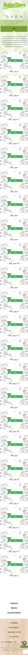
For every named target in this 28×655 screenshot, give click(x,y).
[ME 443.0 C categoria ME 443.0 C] (14, 324)
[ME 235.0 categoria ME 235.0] (14, 60)
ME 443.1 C (14, 383)
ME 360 (14, 215)
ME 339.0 (14, 95)
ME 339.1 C (14, 143)
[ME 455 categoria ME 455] (14, 444)
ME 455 (14, 455)
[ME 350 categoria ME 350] (14, 180)
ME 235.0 (14, 71)
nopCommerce (16, 643)
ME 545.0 (14, 503)
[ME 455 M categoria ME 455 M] (14, 468)
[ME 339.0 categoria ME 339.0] (14, 84)
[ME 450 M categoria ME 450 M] (14, 420)
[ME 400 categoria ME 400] (14, 228)
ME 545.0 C (14, 527)
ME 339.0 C (14, 119)
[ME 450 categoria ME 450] (14, 396)
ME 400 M (14, 263)
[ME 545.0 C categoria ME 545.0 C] (14, 516)
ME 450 (14, 407)
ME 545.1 (14, 575)
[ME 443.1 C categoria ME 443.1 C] (14, 372)
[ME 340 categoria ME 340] (14, 156)
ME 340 (14, 167)
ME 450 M (14, 431)
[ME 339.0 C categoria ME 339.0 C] (14, 108)
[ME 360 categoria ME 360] (14, 204)
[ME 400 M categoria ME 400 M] (14, 252)
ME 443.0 (14, 311)
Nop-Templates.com (16, 645)
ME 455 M (14, 479)
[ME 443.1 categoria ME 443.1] (14, 348)
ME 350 (14, 191)
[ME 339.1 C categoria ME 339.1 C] (14, 132)
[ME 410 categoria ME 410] (14, 276)
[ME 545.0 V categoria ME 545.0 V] (14, 540)
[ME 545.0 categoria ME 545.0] (14, 492)
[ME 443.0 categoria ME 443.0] (14, 300)
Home (5, 21)
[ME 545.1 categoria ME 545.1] (14, 564)
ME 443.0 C (14, 335)
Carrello (16, 16)
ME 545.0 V (14, 551)
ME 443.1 (14, 359)
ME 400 (14, 239)
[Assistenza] (24, 643)
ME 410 (14, 287)
